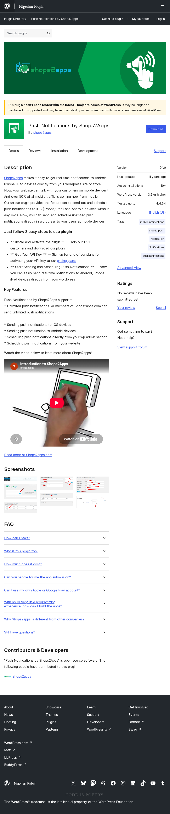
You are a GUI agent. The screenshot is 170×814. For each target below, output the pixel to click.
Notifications (156, 247)
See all (161, 308)
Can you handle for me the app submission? (37, 577)
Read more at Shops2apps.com (28, 455)
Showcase (54, 707)
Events (134, 715)
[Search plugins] (48, 33)
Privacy (10, 729)
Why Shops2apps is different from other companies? (44, 619)
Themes (52, 715)
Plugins (51, 722)
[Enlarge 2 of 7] (31, 490)
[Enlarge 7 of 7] (104, 502)
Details (13, 151)
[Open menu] (163, 6)
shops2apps (42, 132)
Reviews (35, 151)
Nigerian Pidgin (25, 783)
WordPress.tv (99, 729)
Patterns (52, 729)
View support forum (132, 347)
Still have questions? (19, 632)
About (8, 707)
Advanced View (129, 268)
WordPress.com (18, 743)
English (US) (157, 212)
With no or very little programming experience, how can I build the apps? (33, 604)
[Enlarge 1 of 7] (31, 482)
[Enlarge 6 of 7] (104, 482)
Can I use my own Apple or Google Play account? (42, 590)
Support (160, 151)
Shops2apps (13, 178)
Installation (59, 151)
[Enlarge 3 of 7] (31, 508)
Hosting (10, 722)
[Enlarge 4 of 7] (68, 482)
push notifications (153, 255)
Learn (91, 707)
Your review (126, 308)
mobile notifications (152, 222)
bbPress (12, 757)
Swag (135, 729)
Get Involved (138, 707)
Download (155, 129)
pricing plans (66, 261)
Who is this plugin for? (21, 551)
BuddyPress (15, 765)
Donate (136, 722)
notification (157, 238)
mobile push (156, 230)
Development (88, 151)
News (8, 715)
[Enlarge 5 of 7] (68, 499)
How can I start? (17, 538)
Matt (10, 750)
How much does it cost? (23, 564)
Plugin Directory (15, 18)
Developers (95, 722)
